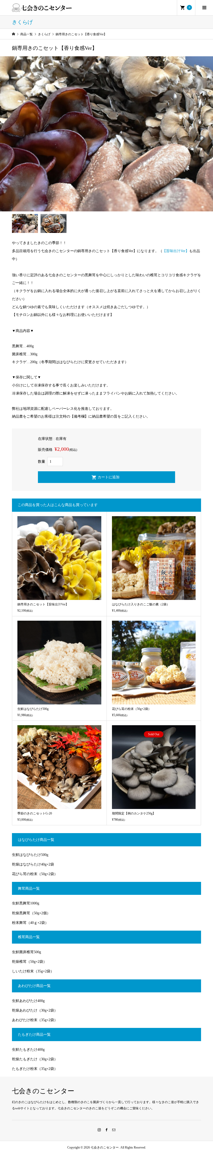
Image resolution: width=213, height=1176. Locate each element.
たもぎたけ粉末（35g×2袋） (35, 1069)
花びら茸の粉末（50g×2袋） (35, 874)
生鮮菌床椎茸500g (26, 952)
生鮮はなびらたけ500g (30, 855)
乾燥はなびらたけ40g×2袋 (33, 864)
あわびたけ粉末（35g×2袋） (35, 1020)
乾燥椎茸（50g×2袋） (29, 962)
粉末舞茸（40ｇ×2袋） (30, 923)
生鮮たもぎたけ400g (28, 1050)
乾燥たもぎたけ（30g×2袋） (35, 1059)
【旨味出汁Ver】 (175, 251)
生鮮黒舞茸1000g (25, 903)
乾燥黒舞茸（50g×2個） (31, 913)
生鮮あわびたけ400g (28, 1001)
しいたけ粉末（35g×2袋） (33, 971)
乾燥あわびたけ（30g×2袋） (35, 1010)
